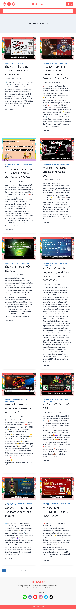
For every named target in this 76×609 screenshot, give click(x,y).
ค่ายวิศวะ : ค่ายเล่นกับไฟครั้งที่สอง (17, 269)
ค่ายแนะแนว (55, 63)
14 (21, 570)
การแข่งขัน (7, 399)
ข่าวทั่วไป (25, 164)
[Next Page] (25, 570)
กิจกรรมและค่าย (19, 63)
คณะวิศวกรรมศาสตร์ (10, 164)
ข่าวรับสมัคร (15, 399)
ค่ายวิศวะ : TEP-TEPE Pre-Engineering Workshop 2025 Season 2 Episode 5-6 (56, 72)
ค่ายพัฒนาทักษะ (56, 164)
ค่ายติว (54, 399)
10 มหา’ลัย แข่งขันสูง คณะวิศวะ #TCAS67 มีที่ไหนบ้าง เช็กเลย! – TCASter (19, 173)
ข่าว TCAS (19, 164)
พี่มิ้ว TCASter (48, 82)
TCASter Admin (11, 181)
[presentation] (19, 48)
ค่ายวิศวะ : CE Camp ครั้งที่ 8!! (56, 406)
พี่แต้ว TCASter (11, 79)
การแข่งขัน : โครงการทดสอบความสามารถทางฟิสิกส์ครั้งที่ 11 (18, 408)
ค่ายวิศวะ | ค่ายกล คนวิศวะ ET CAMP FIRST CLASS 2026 (17, 71)
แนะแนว (8, 166)
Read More (9, 110)
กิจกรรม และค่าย (9, 63)
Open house (46, 503)
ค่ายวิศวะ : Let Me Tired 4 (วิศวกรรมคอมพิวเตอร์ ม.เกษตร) (18, 512)
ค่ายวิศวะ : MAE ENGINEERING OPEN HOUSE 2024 (55, 512)
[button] (69, 4)
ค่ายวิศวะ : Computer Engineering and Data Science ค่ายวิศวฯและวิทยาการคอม (56, 274)
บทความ (31, 164)
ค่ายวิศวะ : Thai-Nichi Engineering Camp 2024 (54, 172)
